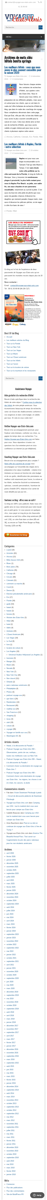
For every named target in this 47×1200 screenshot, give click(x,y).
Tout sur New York (13, 347)
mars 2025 (10, 884)
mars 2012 (10, 1120)
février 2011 (11, 1141)
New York (10, 672)
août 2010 (10, 1161)
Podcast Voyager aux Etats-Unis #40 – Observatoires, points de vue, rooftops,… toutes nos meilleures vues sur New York (22, 752)
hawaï (9, 607)
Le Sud (9, 641)
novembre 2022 (12, 941)
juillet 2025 (11, 877)
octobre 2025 (11, 870)
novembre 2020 (12, 971)
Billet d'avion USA (13, 560)
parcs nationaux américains (17, 685)
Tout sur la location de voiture (18, 367)
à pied (9, 550)
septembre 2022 (13, 948)
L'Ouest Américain (13, 634)
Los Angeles (11, 651)
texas (9, 719)
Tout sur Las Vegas (14, 350)
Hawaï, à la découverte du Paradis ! (20, 746)
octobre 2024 (11, 900)
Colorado (25, 137)
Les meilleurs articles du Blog (18, 340)
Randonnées (11, 702)
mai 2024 (10, 917)
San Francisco (12, 712)
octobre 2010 (11, 1154)
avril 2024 (10, 921)
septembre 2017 (13, 1032)
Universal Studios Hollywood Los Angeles (24, 655)
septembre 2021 (13, 961)
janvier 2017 (11, 1046)
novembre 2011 (12, 1124)
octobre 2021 (11, 958)
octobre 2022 (11, 944)
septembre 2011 (13, 1127)
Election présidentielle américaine (19, 594)
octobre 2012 (11, 1110)
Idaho (9, 628)
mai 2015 (10, 1073)
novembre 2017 (12, 1029)
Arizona (9, 137)
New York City (12, 675)
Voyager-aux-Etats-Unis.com (17, 76)
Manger (9, 661)
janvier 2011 (11, 1144)
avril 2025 (10, 880)
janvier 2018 (11, 1022)
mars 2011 (10, 1137)
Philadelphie (11, 689)
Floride (35, 137)
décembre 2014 (12, 1086)
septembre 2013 (13, 1107)
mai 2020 (10, 985)
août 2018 (10, 1012)
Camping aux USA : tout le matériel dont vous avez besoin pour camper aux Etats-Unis (23, 806)
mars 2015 (10, 1076)
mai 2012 (10, 1117)
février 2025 (11, 887)
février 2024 (11, 927)
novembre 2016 (12, 1053)
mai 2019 (10, 999)
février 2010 (11, 1171)
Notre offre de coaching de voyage (17, 464)
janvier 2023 (11, 938)
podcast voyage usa (14, 695)
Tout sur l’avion (12, 364)
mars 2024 (10, 924)
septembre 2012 (13, 1114)
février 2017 (11, 1042)
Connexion (10, 1184)
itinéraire (10, 631)
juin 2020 (10, 982)
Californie (16, 137)
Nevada (9, 668)
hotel (8, 624)
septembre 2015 (13, 1063)
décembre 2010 (12, 1147)
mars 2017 (10, 1039)
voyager (10, 729)
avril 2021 (10, 965)
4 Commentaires (18, 153)
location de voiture (13, 648)
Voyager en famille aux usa (17, 732)
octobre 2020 (11, 975)
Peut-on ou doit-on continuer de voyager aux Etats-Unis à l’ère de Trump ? (24, 826)
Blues (9, 563)
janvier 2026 (11, 860)
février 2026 (11, 856)
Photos (9, 692)
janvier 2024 (11, 931)
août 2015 (10, 1066)
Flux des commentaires (15, 1191)
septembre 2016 (13, 1056)
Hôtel (41, 137)
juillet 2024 (11, 911)
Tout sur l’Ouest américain (16, 357)
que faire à (10, 699)
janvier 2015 (11, 1083)
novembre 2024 (12, 897)
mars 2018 (10, 1019)
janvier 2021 (11, 968)
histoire (9, 614)
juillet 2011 (10, 1130)
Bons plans (11, 567)
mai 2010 (10, 1164)
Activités (10, 553)
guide (9, 604)
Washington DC (12, 736)
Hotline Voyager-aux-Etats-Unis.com (18, 439)
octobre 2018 (11, 1005)
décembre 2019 (12, 992)
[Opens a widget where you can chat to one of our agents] (37, 1195)
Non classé (11, 678)
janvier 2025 (11, 890)
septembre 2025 (13, 873)
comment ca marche (14, 584)
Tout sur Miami (12, 354)
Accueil (9, 337)
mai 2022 (10, 951)
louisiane (10, 658)
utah (8, 722)
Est (30, 137)
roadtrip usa (11, 709)
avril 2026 (10, 853)
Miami (9, 665)
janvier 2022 (11, 955)
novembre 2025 (12, 867)
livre (8, 645)
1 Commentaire (17, 79)
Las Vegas (10, 638)
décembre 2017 (12, 1026)
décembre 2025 (12, 863)
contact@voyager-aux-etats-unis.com (24, 285)
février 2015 (11, 1080)
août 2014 (10, 1093)
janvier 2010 (11, 1174)
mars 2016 (10, 1059)
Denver (9, 590)
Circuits (9, 577)
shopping (10, 716)
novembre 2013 (12, 1100)
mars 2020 (10, 988)
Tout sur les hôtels (13, 361)
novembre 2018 (12, 1002)
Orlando (9, 682)
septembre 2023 (13, 934)
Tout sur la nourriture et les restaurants (21, 371)
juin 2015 (10, 1070)
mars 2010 (10, 1168)
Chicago (10, 574)
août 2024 (10, 907)
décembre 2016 (12, 1049)
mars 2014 (10, 1097)
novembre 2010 (12, 1151)
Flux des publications (15, 1188)
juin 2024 (10, 914)
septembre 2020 (13, 978)
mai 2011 (10, 1134)
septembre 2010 (13, 1157)
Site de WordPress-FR (15, 1194)
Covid (9, 587)
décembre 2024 (12, 894)
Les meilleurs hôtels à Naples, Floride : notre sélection (22, 145)
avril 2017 (10, 1036)
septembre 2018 (13, 1009)
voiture (9, 726)
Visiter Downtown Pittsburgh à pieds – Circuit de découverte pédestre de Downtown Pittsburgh (24, 796)
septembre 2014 (13, 1090)
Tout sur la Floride (13, 344)
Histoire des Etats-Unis (15, 617)
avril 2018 (10, 1015)
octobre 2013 (11, 1103)
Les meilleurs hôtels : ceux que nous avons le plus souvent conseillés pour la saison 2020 (22, 70)
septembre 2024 (13, 904)
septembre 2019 (13, 995)
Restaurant (11, 705)
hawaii (9, 611)
